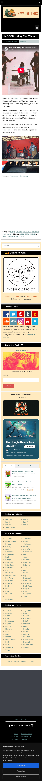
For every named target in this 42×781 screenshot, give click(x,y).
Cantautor (27, 544)
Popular (33, 466)
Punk (7, 586)
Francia (8, 626)
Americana (27, 539)
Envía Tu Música (26, 737)
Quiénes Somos (26, 734)
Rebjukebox (24, 41)
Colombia (26, 618)
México (8, 637)
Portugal (26, 642)
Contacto (24, 739)
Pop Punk (9, 578)
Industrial (26, 565)
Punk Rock (27, 586)
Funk (7, 557)
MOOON (27, 234)
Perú (7, 642)
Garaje (12, 232)
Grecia (25, 626)
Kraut (7, 570)
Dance (25, 547)
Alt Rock (8, 539)
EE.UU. (26, 621)
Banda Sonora (10, 541)
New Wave (9, 573)
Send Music (14, 737)
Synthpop (9, 599)
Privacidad (22, 661)
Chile (7, 618)
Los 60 (7, 522)
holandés (18, 98)
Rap (6, 589)
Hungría (8, 629)
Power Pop (27, 581)
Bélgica (26, 613)
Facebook (14, 176)
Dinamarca (9, 621)
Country (8, 547)
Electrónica (27, 549)
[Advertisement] (21, 208)
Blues (25, 541)
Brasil (7, 616)
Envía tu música (21, 350)
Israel (25, 632)
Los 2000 (8, 519)
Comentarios (9, 466)
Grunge (8, 560)
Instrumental (10, 568)
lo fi (24, 570)
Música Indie (19, 236)
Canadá (26, 616)
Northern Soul (10, 576)
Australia (8, 613)
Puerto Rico (9, 645)
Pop (24, 576)
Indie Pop (26, 562)
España (8, 624)
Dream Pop (9, 549)
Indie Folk (9, 562)
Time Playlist (10, 527)
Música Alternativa (8, 236)
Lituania (26, 634)
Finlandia (26, 624)
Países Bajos (27, 232)
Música (33, 234)
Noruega (26, 637)
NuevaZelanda (10, 639)
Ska (6, 597)
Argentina (27, 611)
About (16, 734)
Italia (7, 634)
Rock (4, 234)
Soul (25, 597)
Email (5, 376)
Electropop (9, 552)
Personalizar (21, 771)
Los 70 (25, 522)
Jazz (25, 568)
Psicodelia (35, 232)
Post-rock (9, 581)
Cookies (31, 661)
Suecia (26, 647)
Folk (25, 555)
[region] (21, 762)
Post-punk (27, 578)
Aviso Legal (12, 661)
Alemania (8, 611)
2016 (22, 234)
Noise (25, 573)
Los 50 (25, 519)
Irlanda (26, 629)
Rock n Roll (9, 594)
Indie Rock (9, 565)
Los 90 (25, 525)
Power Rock (10, 583)
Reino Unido (28, 645)
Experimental (10, 555)
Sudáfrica (9, 647)
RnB (7, 591)
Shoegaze (27, 594)
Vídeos (9, 234)
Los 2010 (19, 232)
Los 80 (7, 525)
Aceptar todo (21, 765)
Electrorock (27, 552)
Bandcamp (24, 176)
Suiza (7, 650)
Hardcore (26, 560)
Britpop (8, 544)
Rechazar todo (21, 776)
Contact (15, 739)
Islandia (8, 632)
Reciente (21, 466)
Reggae (26, 589)
